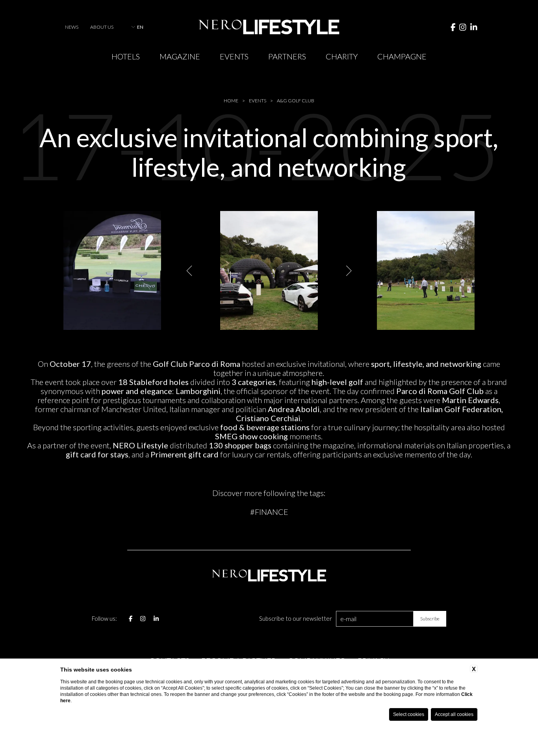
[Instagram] (462, 26)
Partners (287, 56)
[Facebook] (453, 26)
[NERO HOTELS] (269, 27)
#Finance (269, 511)
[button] (190, 271)
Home (231, 100)
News (71, 27)
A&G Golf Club (295, 100)
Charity (342, 56)
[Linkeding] (473, 26)
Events (234, 56)
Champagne (402, 56)
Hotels (125, 56)
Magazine (180, 56)
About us (101, 27)
